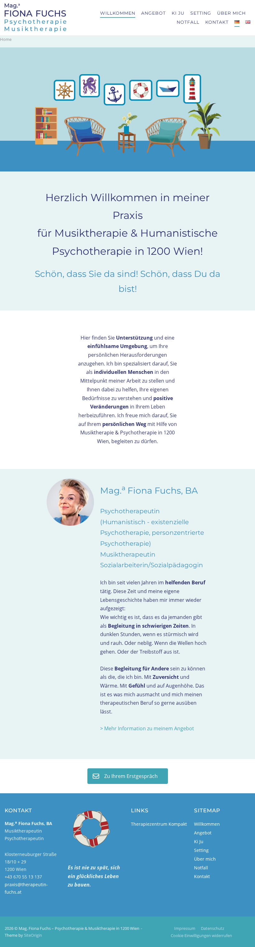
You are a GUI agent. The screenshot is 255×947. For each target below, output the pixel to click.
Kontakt (217, 22)
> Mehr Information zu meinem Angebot (147, 728)
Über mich (231, 13)
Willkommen (117, 13)
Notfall (188, 22)
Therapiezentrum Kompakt (159, 824)
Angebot (153, 13)
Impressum (184, 928)
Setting (200, 13)
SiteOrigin (33, 935)
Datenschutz (212, 928)
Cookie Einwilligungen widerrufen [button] (201, 935)
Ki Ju (178, 13)
